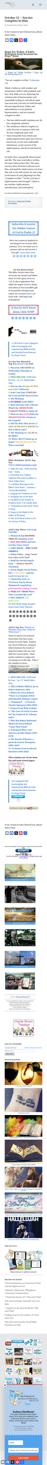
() (22, 573)
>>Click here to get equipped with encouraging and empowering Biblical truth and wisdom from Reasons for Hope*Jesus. (24, 349)
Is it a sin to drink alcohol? (24, 1086)
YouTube (12, 532)
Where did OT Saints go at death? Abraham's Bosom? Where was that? (23, 1189)
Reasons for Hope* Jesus (17, 25)
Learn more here (27, 252)
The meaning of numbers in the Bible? (24, 1164)
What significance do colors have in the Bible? (24, 1137)
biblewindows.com (26, 465)
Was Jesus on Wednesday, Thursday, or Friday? (21, 371)
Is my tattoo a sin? (23, 1113)
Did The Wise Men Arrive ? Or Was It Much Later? (23, 426)
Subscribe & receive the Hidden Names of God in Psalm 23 (23, 228)
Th (11, 399)
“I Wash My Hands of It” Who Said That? (23, 1297)
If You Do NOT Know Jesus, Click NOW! (23, 309)
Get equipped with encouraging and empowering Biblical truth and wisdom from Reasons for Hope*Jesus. (23, 787)
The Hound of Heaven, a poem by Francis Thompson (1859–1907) (21, 742)
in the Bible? (22, 402)
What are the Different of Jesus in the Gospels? (23, 417)
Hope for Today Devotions (19, 202)
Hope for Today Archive (20, 72)
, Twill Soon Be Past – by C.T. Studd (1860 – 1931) (22, 680)
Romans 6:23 (29, 294)
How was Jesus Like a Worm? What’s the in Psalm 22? (23, 408)
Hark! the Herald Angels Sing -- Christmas (21, 563)
